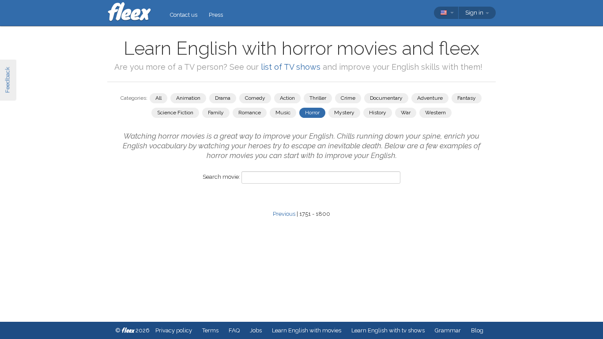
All (158, 98)
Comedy (255, 98)
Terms (210, 330)
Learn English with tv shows (388, 330)
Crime (348, 98)
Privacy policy (173, 330)
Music (282, 112)
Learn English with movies (306, 330)
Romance (249, 112)
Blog (477, 330)
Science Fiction (175, 112)
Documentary (386, 98)
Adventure (430, 98)
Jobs (256, 330)
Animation (188, 98)
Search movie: (221, 176)
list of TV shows (290, 67)
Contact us (183, 14)
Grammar (448, 330)
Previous (284, 214)
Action (287, 98)
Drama (222, 98)
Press (216, 14)
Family (216, 112)
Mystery (344, 112)
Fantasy (466, 98)
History (377, 112)
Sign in (475, 12)
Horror (312, 112)
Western (435, 112)
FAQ (234, 330)
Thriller (317, 98)
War (406, 112)
